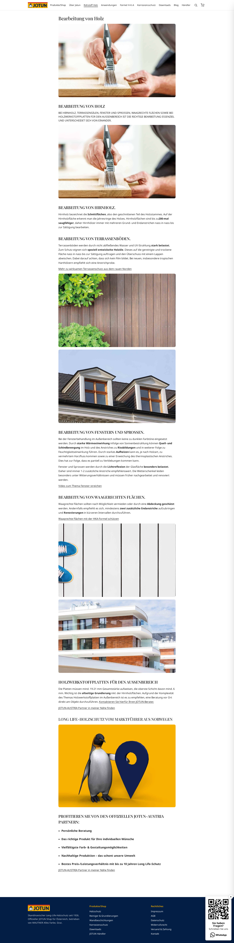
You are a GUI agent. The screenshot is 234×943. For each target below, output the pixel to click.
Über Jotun (75, 5)
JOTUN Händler (97, 933)
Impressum (157, 911)
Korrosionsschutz (146, 5)
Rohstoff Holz (91, 5)
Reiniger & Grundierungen (103, 915)
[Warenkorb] (202, 5)
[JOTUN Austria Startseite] (38, 5)
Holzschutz (95, 911)
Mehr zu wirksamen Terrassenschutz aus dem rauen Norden (95, 269)
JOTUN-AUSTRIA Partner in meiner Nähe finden (86, 708)
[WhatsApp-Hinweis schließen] (231, 896)
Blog (176, 5)
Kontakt (155, 933)
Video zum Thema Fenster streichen (80, 486)
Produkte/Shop (58, 5)
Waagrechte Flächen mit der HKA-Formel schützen (88, 518)
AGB (153, 915)
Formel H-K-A (127, 5)
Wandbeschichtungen (101, 920)
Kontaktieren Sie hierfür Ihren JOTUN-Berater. (126, 702)
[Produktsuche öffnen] (196, 5)
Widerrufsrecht (159, 924)
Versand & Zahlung (161, 929)
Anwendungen (109, 5)
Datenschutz (157, 920)
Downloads (165, 5)
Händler (186, 5)
